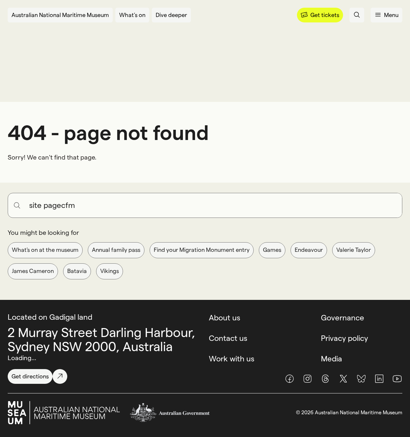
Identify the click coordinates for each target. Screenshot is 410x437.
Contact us (228, 338)
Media (331, 358)
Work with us (231, 358)
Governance (342, 317)
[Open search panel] (356, 15)
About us (224, 317)
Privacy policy (344, 338)
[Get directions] (60, 376)
